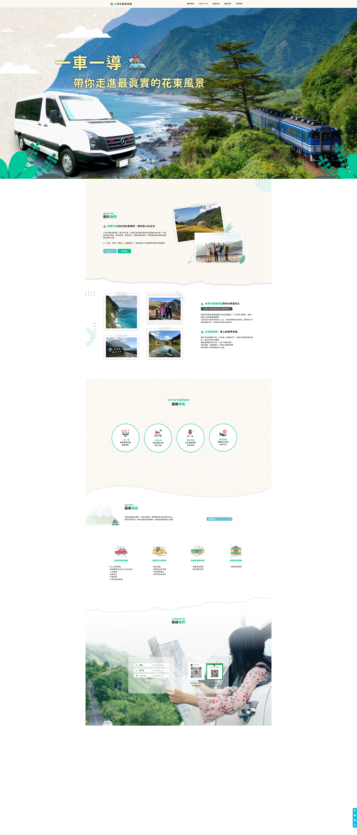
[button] (177, 177)
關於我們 (190, 4)
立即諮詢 (239, 4)
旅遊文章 (227, 4)
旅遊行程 (216, 4)
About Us (203, 4)
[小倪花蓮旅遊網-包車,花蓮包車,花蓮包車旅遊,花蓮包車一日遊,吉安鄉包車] (118, 4)
